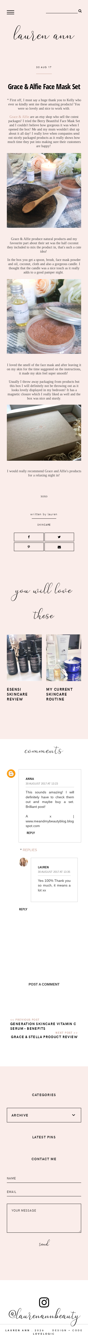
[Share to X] (59, 537)
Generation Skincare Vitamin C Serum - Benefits (43, 1026)
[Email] (59, 547)
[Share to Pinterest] (29, 547)
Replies (30, 850)
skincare (44, 524)
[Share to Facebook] (29, 537)
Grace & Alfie (19, 117)
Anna (30, 779)
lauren (53, 514)
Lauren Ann (44, 33)
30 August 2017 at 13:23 (42, 783)
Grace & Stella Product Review (44, 1036)
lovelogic (44, 1333)
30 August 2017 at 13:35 (54, 871)
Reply (31, 833)
